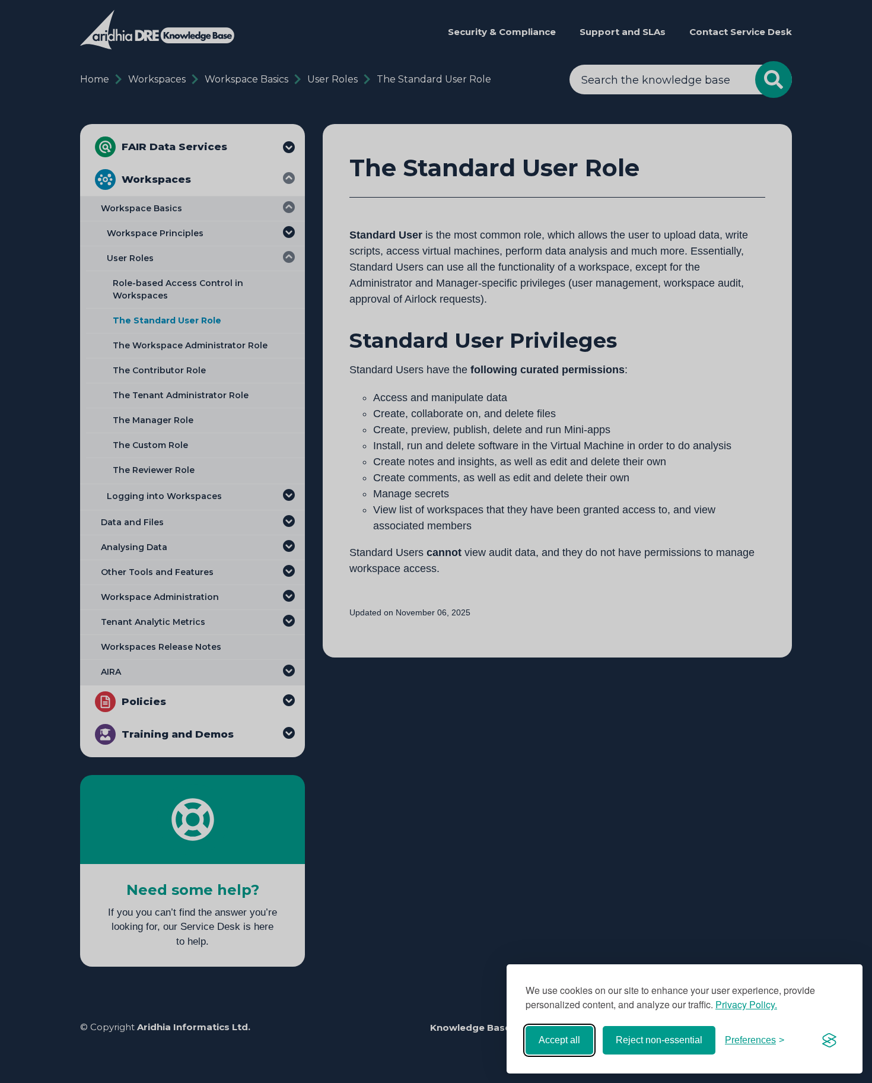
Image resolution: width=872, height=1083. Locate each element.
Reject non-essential (659, 1040)
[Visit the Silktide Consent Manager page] (829, 1040)
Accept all (559, 1040)
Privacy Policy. (746, 1004)
